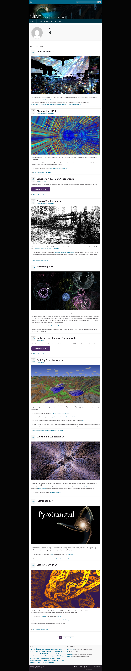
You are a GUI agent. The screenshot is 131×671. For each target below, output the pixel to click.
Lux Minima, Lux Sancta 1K (50, 436)
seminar (54, 660)
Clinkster (38, 651)
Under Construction (49, 662)
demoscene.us (70, 649)
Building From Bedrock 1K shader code (56, 337)
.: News (40, 21)
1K (34, 172)
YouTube (49, 256)
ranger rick (46, 658)
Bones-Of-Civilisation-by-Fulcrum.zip (64, 252)
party (31, 658)
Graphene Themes (41, 667)
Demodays (32, 653)
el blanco (43, 653)
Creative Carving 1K (47, 564)
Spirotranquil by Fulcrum (57, 325)
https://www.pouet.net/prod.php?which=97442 (63, 417)
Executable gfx (51, 653)
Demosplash (37, 653)
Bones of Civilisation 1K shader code (55, 178)
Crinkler (42, 430)
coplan (52, 651)
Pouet (59, 616)
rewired (50, 660)
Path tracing (35, 658)
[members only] (97, 666)
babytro (60, 649)
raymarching (44, 172)
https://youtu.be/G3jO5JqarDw (58, 168)
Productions (51, 113)
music (51, 430)
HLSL (62, 653)
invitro (31, 655)
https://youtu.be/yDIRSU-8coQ (61, 413)
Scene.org (69, 656)
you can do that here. (55, 492)
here (83, 420)
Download (64, 162)
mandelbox (46, 656)
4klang (40, 649)
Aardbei (46, 649)
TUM (42, 662)
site (63, 660)
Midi (36, 172)
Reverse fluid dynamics (35, 660)
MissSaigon (47, 430)
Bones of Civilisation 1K (49, 201)
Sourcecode (41, 194)
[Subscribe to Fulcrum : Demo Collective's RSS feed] (31, 2)
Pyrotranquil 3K (45, 500)
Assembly (37, 260)
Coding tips (43, 181)
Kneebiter (42, 260)
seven (39, 53)
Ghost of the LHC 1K (47, 111)
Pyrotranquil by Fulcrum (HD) (63, 558)
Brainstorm (32, 651)
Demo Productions (45, 113)
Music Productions (88, 669)
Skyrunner (32, 662)
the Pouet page (42, 488)
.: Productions (48, 21)
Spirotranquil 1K (45, 266)
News (42, 53)
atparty (56, 649)
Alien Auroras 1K (45, 51)
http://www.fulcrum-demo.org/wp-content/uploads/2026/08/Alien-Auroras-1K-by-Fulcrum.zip (56, 104)
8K (44, 649)
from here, (89, 486)
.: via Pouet (58, 21)
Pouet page (70, 554)
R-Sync (39, 172)
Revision (44, 660)
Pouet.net (69, 654)
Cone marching (45, 651)
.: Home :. (32, 21)
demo (62, 651)
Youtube (51, 554)
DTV (68, 651)
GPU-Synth (58, 653)
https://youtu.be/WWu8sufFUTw (50, 99)
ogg (62, 656)
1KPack (34, 649)
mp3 (55, 656)
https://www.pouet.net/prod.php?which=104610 (47, 248)
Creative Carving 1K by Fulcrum (68, 620)
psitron (39, 658)
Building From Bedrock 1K (50, 360)
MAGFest (40, 655)
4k (37, 649)
